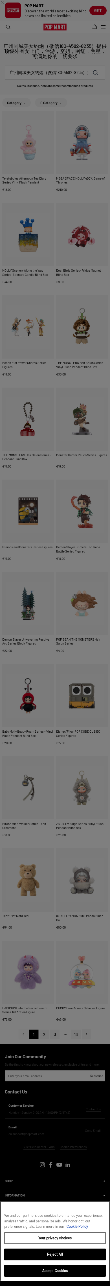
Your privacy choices (55, 1238)
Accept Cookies (55, 1270)
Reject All (55, 1254)
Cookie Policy (77, 1226)
